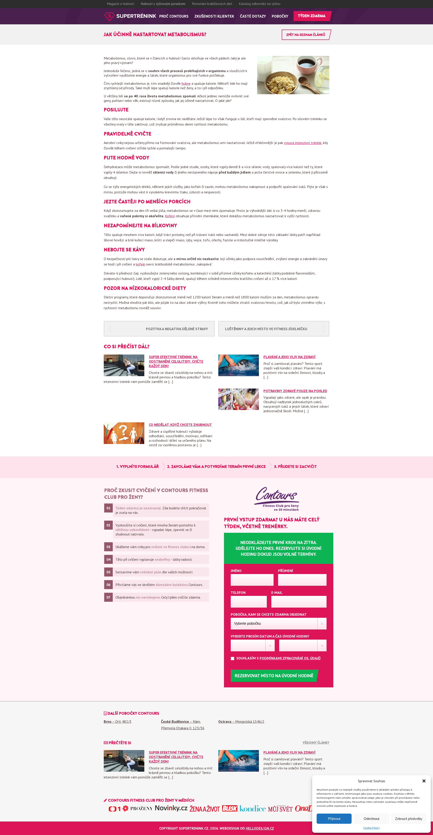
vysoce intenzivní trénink (302, 142)
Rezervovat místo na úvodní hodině (274, 676)
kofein (140, 264)
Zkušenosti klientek (214, 16)
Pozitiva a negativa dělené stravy (177, 329)
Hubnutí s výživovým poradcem (163, 4)
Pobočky (280, 16)
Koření (170, 216)
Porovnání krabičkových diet (212, 4)
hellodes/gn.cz (260, 828)
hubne (186, 83)
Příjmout (334, 819)
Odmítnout (371, 819)
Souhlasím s (277, 658)
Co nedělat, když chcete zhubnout (180, 424)
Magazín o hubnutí (120, 4)
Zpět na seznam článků (305, 34)
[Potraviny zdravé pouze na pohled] (238, 408)
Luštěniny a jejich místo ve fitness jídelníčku (266, 329)
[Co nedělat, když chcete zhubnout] (124, 442)
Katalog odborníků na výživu (259, 4)
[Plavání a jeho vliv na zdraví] (238, 375)
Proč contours (174, 16)
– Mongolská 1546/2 (241, 721)
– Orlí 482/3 (117, 721)
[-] (130, 16)
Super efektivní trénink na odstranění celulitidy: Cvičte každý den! (176, 361)
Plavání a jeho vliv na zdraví (289, 357)
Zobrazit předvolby (408, 819)
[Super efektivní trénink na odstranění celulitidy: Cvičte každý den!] (124, 375)
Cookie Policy (371, 827)
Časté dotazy (253, 16)
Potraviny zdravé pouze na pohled (295, 391)
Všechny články (316, 742)
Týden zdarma (311, 15)
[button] (424, 781)
